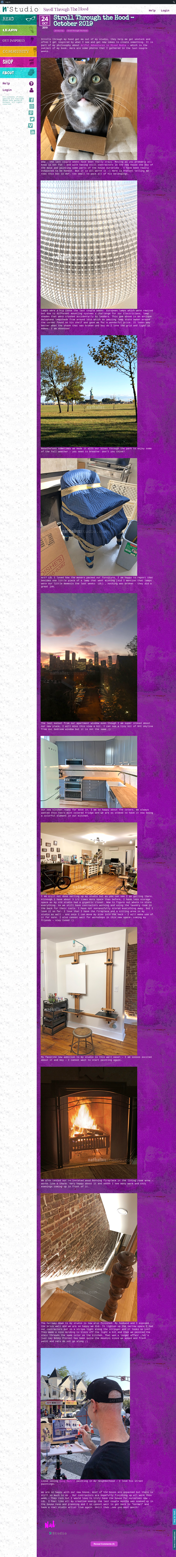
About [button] (8, 73)
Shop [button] (8, 62)
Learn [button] (10, 30)
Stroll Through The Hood (77, 31)
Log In (7, 2)
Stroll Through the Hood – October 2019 (93, 21)
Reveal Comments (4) (104, 1543)
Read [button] (8, 19)
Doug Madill (67, 1481)
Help (152, 10)
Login (165, 10)
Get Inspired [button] (14, 41)
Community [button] (16, 51)
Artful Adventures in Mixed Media (103, 45)
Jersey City (59, 31)
